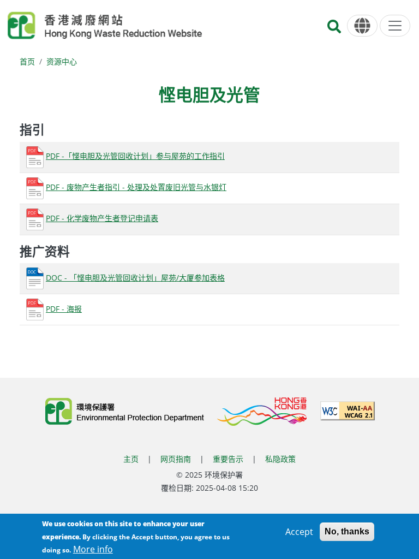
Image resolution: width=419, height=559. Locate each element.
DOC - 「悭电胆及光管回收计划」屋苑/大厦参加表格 (135, 277)
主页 (131, 459)
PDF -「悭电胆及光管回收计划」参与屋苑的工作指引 (135, 156)
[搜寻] (334, 30)
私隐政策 (280, 459)
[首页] (105, 25)
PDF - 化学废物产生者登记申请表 (102, 218)
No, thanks (347, 531)
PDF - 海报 (64, 309)
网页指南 (175, 459)
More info (93, 549)
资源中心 (61, 61)
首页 (27, 61)
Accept (299, 532)
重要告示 (228, 459)
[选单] (395, 26)
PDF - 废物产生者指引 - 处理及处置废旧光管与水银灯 (136, 187)
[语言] (362, 26)
